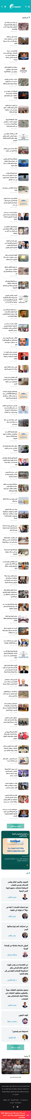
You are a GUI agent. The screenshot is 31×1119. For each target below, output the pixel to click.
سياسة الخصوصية (15, 1100)
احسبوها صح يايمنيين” (20, 1030)
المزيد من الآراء (15, 1047)
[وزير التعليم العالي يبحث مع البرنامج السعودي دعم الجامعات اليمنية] (15, 846)
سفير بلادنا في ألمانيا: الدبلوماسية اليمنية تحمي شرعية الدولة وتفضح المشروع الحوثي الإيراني (11, 243)
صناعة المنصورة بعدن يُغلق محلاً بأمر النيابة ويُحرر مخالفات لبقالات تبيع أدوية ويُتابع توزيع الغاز (10, 487)
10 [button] (14, 865)
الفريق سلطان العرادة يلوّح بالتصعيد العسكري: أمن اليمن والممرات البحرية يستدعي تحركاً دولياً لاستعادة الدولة (10, 668)
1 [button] (27, 865)
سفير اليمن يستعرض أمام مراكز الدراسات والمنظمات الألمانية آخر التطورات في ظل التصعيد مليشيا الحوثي (10, 706)
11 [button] (13, 865)
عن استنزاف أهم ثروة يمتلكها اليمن (17, 927)
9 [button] (16, 865)
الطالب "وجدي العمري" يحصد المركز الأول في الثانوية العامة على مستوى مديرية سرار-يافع (9, 341)
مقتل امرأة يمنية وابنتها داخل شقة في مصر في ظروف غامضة (10, 448)
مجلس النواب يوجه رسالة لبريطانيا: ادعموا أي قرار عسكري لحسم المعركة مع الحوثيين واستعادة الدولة (10, 578)
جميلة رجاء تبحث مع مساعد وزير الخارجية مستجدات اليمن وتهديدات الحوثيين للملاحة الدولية (10, 215)
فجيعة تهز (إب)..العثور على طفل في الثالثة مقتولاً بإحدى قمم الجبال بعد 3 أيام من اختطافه (10, 229)
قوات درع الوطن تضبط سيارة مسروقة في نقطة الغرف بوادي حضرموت (11, 785)
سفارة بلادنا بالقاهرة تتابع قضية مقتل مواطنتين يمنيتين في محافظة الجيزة (10, 69)
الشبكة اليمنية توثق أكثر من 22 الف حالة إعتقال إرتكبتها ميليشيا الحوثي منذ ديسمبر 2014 (10, 654)
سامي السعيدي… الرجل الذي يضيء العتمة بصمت (10, 759)
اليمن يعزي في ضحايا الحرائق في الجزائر (10, 500)
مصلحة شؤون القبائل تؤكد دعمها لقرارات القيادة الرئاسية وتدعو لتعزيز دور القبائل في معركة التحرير (10, 593)
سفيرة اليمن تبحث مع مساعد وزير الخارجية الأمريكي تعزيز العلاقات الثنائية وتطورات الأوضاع (10, 812)
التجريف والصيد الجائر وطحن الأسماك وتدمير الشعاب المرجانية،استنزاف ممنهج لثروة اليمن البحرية (17, 886)
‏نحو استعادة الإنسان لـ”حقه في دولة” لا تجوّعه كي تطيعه (17, 908)
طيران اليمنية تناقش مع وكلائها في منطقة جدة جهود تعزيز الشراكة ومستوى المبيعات (10, 434)
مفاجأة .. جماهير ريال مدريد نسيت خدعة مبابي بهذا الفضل (15, 1070)
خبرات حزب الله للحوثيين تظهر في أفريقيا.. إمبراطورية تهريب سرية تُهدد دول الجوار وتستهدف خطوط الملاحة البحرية (10, 513)
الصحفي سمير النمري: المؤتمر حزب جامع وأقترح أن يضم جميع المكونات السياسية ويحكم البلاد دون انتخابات (9, 408)
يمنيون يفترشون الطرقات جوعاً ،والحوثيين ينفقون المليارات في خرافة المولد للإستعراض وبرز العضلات (17, 994)
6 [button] (20, 865)
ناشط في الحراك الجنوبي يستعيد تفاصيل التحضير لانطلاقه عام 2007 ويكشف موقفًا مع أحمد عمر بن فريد (10, 798)
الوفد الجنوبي (23, 1014)
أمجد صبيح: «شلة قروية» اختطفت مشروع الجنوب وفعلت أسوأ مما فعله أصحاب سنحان (11, 772)
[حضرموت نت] (15, 6)
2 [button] (25, 865)
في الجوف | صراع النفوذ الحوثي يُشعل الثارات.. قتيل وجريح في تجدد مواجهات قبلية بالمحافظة (10, 108)
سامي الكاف (12, 916)
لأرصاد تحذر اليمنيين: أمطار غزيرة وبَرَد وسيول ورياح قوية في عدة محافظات (9, 630)
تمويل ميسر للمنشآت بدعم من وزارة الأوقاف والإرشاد (10, 641)
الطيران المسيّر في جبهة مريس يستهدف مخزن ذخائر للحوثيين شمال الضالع (10, 257)
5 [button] (21, 865)
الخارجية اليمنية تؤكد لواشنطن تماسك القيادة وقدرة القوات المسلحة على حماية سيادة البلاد (9, 461)
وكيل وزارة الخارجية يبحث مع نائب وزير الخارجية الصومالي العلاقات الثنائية (10, 606)
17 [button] (5, 865)
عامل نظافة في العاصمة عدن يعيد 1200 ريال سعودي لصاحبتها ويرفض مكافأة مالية (10, 564)
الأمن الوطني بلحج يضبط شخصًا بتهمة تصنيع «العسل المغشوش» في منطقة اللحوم (10, 380)
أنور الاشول (12, 1037)
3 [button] (24, 865)
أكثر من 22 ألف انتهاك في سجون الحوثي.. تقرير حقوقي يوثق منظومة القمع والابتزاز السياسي (10, 136)
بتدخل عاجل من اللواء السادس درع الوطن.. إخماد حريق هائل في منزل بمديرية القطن (10, 39)
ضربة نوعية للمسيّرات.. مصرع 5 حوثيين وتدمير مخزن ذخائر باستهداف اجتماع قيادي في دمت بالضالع (9, 176)
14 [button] (9, 865)
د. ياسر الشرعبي (12, 980)
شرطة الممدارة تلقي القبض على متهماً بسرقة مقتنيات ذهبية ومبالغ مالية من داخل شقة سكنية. (10, 162)
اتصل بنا (12, 1102)
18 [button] (3, 865)
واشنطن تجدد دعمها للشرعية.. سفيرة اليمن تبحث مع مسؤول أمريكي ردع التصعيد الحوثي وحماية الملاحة (10, 54)
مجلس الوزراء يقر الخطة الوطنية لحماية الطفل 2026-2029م (10, 618)
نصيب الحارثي (12, 897)
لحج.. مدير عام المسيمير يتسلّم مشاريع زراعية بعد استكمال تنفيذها (11, 474)
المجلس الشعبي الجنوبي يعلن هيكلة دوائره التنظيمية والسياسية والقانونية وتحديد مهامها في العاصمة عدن (10, 298)
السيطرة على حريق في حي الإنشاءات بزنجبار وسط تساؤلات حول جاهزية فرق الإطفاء (10, 94)
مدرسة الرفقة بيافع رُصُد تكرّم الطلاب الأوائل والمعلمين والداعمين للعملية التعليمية (10, 284)
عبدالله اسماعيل (12, 954)
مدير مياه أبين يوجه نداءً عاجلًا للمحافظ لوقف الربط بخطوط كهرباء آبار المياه (10, 527)
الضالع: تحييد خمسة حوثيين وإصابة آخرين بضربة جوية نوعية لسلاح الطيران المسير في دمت (10, 201)
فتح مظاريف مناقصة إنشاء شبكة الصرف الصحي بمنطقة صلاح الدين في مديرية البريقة (9, 539)
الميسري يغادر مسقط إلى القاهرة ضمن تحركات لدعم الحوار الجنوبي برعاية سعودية (10, 681)
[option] (15, 850)
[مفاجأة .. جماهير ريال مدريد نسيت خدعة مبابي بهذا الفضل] (16, 1066)
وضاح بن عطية (12, 1021)
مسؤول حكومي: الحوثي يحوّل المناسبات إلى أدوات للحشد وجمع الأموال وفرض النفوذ (10, 720)
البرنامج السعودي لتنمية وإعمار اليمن (19, 834)
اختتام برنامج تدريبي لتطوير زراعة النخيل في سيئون (10, 149)
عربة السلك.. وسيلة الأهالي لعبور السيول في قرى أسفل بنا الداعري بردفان (10, 693)
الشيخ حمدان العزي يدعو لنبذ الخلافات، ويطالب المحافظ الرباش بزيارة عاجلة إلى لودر (10, 748)
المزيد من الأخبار (15, 826)
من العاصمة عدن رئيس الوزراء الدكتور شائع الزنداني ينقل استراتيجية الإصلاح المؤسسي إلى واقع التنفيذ (16, 969)
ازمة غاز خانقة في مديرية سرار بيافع (9, 189)
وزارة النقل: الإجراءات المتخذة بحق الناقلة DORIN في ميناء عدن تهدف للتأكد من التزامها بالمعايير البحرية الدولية (10, 394)
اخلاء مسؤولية (6, 1100)
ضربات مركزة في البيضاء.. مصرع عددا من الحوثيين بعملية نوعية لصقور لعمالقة (10, 81)
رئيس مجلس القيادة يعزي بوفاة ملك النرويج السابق (10, 368)
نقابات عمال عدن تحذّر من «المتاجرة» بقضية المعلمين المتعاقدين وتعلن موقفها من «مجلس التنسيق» (9, 326)
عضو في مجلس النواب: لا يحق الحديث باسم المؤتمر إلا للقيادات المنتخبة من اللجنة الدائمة (10, 355)
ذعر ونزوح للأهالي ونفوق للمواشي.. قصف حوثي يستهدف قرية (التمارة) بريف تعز (10, 270)
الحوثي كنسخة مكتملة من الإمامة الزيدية (16, 947)
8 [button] (17, 865)
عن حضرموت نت (24, 1100)
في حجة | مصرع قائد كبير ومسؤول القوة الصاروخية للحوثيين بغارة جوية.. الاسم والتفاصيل (10, 25)
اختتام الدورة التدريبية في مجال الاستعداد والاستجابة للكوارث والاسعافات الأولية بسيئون (10, 735)
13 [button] (10, 865)
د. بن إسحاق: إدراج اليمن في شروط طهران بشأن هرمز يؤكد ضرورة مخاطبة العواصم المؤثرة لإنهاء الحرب (10, 312)
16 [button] (6, 865)
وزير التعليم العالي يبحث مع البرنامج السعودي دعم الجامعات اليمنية (16, 859)
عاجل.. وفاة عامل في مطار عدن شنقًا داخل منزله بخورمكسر (10, 421)
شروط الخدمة (18, 1102)
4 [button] (16, 1077)
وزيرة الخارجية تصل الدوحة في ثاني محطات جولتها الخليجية (10, 551)
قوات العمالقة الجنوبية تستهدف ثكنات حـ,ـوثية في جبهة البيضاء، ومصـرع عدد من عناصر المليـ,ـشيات (10, 122)
